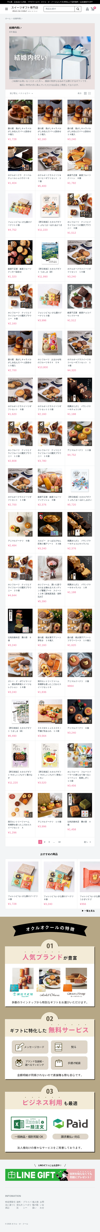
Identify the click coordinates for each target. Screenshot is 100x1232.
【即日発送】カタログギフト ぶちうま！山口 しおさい (79, 498)
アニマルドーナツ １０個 (49, 822)
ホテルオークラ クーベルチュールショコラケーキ (19, 176)
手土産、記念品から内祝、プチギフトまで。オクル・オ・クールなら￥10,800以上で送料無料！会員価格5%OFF (50, 2)
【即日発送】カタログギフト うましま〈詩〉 (49, 270)
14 (59, 842)
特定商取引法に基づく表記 (10, 1205)
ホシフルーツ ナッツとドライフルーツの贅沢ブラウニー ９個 (19, 316)
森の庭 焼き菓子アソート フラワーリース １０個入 (79, 638)
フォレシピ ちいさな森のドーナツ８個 (59, 897)
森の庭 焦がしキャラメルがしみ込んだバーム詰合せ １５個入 (20, 362)
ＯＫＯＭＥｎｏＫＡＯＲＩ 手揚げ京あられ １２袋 (50, 729)
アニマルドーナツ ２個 (78, 681)
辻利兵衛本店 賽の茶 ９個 (19, 638)
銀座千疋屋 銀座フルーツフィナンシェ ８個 (49, 498)
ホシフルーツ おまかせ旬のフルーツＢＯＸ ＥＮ (49, 360)
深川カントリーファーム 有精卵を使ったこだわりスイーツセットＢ (49, 684)
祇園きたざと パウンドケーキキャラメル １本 (79, 586)
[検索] (78, 9)
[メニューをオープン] (6, 9)
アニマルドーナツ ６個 (18, 541)
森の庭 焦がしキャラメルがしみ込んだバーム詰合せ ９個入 (20, 131)
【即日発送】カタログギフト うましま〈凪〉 (19, 729)
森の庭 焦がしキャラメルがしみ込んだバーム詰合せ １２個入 (50, 131)
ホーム (8, 18)
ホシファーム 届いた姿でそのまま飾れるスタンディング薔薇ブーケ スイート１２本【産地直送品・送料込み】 (49, 590)
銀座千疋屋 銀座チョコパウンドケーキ (79, 314)
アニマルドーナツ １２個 (79, 450)
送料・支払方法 (19, 1205)
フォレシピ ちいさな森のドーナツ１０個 (50, 314)
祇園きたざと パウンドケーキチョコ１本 (79, 407)
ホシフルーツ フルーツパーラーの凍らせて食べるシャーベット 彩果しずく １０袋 (79, 776)
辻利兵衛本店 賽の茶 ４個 (79, 823)
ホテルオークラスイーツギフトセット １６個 (79, 270)
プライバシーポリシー (27, 1205)
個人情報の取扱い (35, 1205)
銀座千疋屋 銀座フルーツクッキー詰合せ (19, 270)
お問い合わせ (42, 1205)
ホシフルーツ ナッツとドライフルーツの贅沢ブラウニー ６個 (79, 225)
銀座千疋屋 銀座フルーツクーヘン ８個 (79, 176)
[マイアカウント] (87, 9)
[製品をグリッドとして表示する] (85, 93)
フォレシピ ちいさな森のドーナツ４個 (23, 897)
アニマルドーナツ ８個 (78, 728)
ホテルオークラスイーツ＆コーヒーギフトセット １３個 (79, 362)
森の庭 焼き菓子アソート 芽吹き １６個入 (50, 638)
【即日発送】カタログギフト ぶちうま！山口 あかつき (50, 223)
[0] (92, 9)
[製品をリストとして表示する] (89, 93)
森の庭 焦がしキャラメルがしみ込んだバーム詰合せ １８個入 (79, 131)
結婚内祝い (17, 18)
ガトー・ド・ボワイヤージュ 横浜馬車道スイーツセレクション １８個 (19, 684)
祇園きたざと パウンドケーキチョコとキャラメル (79, 542)
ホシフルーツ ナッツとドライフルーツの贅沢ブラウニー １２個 (19, 453)
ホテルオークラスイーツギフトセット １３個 (19, 498)
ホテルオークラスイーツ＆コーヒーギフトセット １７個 (49, 178)
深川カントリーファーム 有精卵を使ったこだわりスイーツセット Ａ (19, 825)
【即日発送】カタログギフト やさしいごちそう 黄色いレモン (50, 775)
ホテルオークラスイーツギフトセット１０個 (49, 407)
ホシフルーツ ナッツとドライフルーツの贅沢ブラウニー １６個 (49, 453)
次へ (86, 842)
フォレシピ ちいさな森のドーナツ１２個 (20, 223)
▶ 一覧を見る (88, 911)
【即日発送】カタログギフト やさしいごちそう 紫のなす (20, 775)
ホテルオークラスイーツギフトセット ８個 (19, 407)
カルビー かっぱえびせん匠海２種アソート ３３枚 (49, 542)
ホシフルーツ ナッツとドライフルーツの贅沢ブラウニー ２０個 (19, 587)
